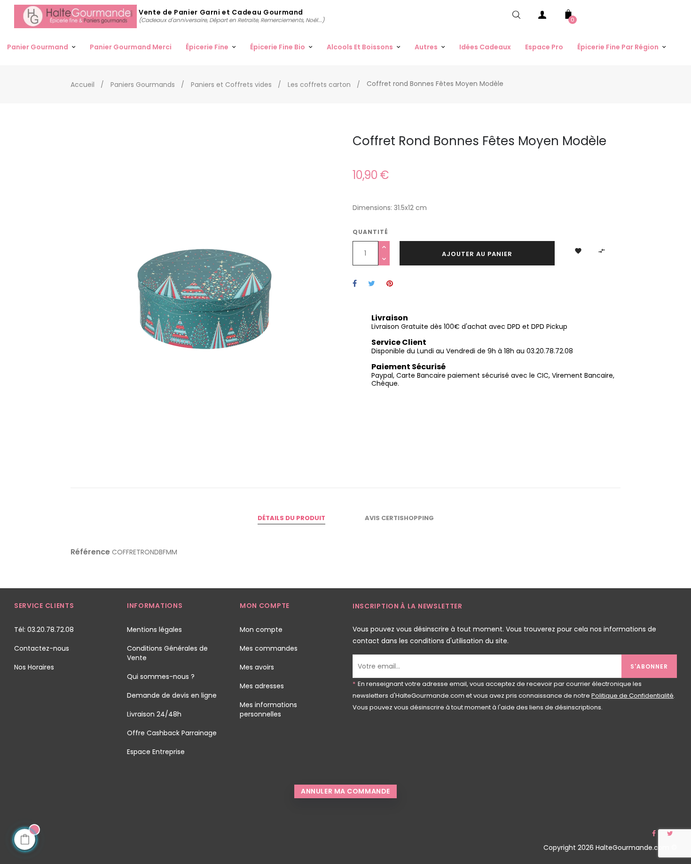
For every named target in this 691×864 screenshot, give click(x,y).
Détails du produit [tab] (291, 518)
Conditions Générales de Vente (167, 653)
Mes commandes (269, 648)
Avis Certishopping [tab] (399, 518)
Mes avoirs (257, 667)
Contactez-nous (41, 648)
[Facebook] (654, 833)
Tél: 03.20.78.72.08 (44, 629)
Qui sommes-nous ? (161, 676)
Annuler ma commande (345, 791)
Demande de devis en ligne (172, 695)
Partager (355, 284)
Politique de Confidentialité (632, 695)
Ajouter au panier (477, 253)
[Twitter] (670, 833)
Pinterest (389, 284)
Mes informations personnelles (268, 709)
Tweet (371, 284)
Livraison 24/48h (154, 714)
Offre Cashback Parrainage (172, 733)
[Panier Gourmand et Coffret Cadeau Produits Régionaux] (76, 16)
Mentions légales (154, 629)
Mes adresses (262, 686)
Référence (90, 552)
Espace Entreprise (156, 751)
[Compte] (542, 16)
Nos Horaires (34, 667)
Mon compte (261, 629)
